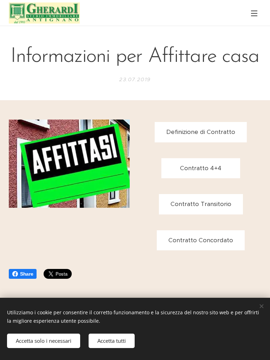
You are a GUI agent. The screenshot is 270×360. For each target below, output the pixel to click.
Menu (254, 13)
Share (26, 274)
